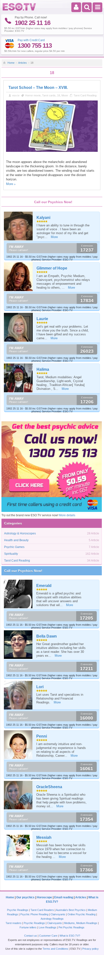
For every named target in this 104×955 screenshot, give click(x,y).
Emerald (44, 586)
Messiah (44, 837)
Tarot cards (49, 95)
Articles (22, 62)
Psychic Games (14, 547)
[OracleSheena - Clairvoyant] (18, 795)
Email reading (63, 897)
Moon (64, 95)
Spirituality (11, 553)
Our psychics (25, 897)
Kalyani (43, 218)
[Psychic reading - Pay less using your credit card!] (51, 511)
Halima (43, 369)
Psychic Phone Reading (34, 914)
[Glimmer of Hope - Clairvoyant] (18, 276)
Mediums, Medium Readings (80, 923)
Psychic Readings (17, 910)
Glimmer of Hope (52, 268)
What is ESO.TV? (69, 935)
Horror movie (33, 95)
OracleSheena (49, 787)
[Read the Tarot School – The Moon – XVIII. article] (51, 151)
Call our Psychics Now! (23, 571)
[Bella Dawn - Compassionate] (18, 644)
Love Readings (47, 927)
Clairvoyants (58, 914)
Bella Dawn (46, 636)
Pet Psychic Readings (71, 927)
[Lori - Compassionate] (18, 695)
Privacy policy (90, 948)
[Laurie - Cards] (18, 327)
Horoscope (44, 897)
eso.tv (16, 95)
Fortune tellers (28, 927)
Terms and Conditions (55, 948)
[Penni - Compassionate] (18, 744)
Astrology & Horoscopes (20, 533)
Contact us (30, 935)
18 (58, 95)
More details (67, 515)
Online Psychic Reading (81, 914)
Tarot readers (14, 923)
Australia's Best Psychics (71, 910)
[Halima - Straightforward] (18, 377)
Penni (41, 736)
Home (11, 62)
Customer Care (48, 935)
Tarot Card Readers (42, 910)
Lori (40, 687)
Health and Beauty (16, 540)
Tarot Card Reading (85, 95)
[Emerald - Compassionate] (18, 594)
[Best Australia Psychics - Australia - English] (19, 9)
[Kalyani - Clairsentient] (18, 226)
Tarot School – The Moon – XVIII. (38, 87)
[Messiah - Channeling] (18, 846)
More (9, 184)
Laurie (42, 319)
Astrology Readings (52, 918)
